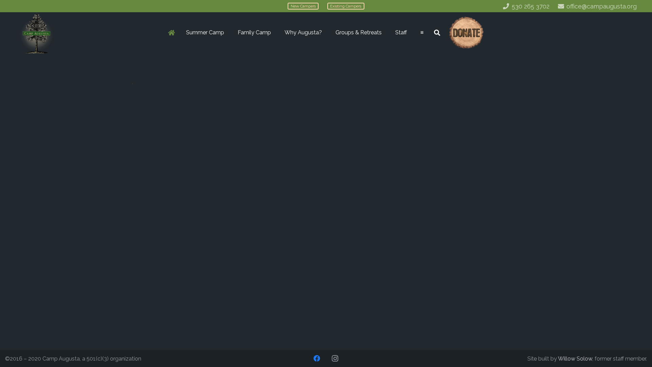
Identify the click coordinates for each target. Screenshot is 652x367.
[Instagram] (335, 358)
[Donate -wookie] (466, 33)
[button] (227, 32)
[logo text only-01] (36, 33)
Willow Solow (575, 358)
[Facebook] (316, 358)
